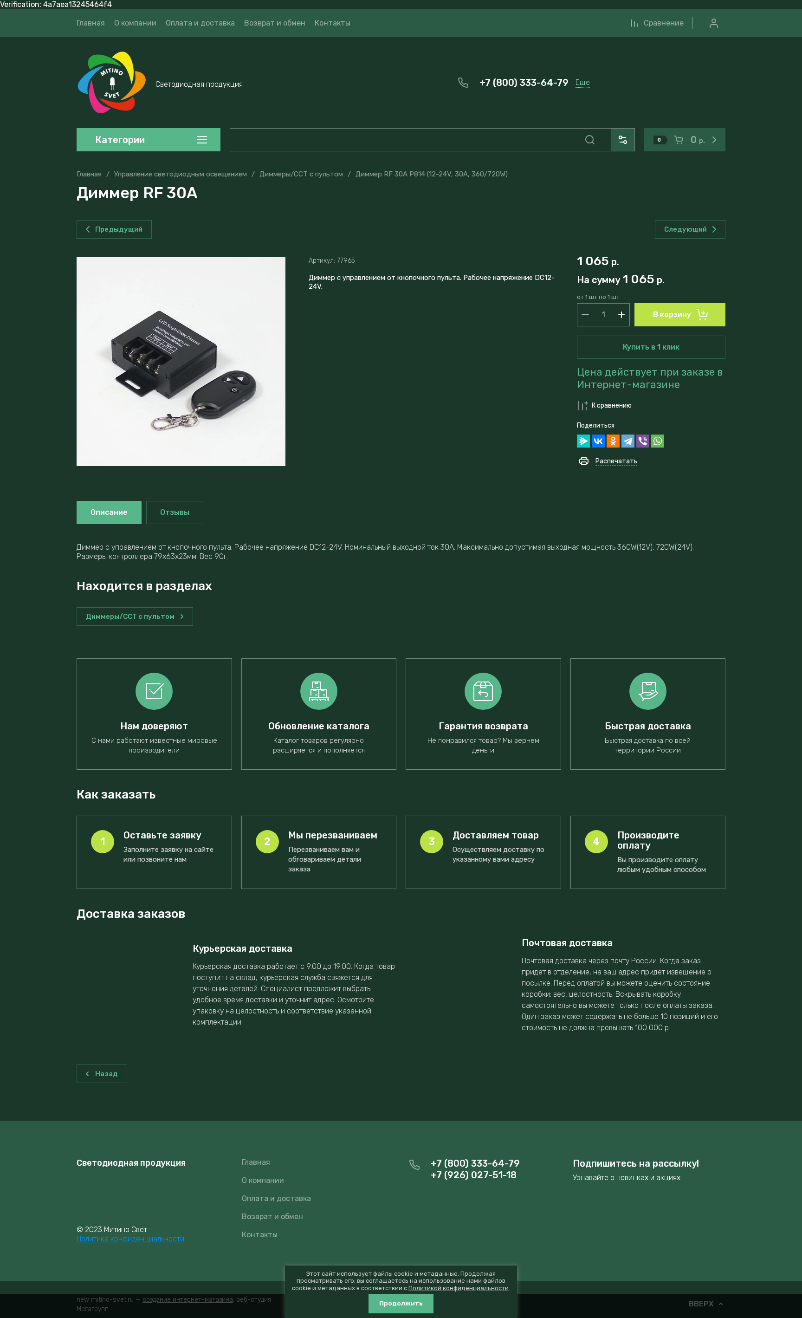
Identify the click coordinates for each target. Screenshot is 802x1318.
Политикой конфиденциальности (458, 1288)
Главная (89, 174)
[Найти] (590, 139)
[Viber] (642, 441)
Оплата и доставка (276, 1198)
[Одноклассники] (613, 441)
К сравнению (612, 405)
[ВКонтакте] (598, 441)
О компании (263, 1180)
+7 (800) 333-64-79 (524, 82)
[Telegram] (627, 441)
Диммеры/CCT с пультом (301, 174)
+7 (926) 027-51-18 (474, 1175)
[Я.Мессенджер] (583, 441)
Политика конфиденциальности (130, 1238)
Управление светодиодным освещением (180, 174)
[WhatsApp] (657, 441)
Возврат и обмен (272, 1216)
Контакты (260, 1234)
